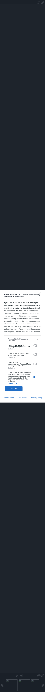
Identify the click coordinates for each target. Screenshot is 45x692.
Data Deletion (8, 397)
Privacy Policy (36, 397)
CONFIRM (14, 388)
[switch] (35, 345)
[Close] (40, 294)
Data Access (22, 397)
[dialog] (22, 346)
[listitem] (22, 340)
